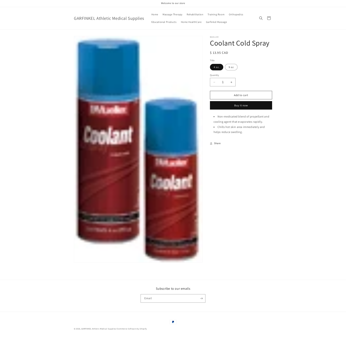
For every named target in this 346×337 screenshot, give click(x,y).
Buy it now (241, 105)
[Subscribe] (201, 298)
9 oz (231, 67)
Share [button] (217, 143)
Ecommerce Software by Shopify (132, 328)
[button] (261, 18)
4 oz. (216, 67)
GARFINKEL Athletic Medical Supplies (98, 328)
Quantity (214, 75)
